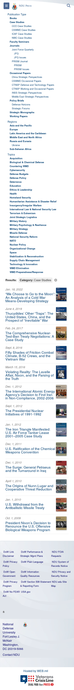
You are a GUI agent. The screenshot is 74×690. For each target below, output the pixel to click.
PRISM (18, 65)
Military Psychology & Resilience (28, 225)
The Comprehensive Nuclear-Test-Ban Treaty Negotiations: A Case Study (29, 336)
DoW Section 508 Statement (36, 581)
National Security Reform (24, 236)
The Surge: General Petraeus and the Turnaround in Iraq (28, 469)
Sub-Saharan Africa (20, 149)
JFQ (16, 53)
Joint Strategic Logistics (23, 217)
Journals (14, 45)
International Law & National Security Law (33, 209)
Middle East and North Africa (26, 137)
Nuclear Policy (18, 244)
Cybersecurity (17, 170)
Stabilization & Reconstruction (27, 256)
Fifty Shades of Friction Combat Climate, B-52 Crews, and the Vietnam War (29, 355)
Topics (11, 154)
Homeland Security (20, 197)
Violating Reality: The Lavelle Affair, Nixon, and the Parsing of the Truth (29, 375)
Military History (18, 221)
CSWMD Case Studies (24, 30)
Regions (12, 121)
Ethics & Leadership (21, 189)
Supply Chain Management (25, 260)
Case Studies (17, 22)
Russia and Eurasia (20, 141)
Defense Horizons (21, 104)
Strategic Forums (21, 108)
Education (15, 185)
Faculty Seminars (19, 41)
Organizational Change (22, 248)
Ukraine (16, 145)
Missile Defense (18, 232)
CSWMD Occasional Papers (26, 81)
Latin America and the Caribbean (28, 133)
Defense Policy (18, 178)
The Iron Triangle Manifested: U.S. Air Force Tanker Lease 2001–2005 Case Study (27, 432)
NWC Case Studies (22, 37)
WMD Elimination (19, 268)
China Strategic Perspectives (27, 77)
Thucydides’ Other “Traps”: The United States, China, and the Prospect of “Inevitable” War (29, 316)
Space (13, 252)
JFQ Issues (20, 57)
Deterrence (16, 181)
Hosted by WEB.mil (35, 671)
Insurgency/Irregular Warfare (25, 205)
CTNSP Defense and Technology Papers (33, 84)
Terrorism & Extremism (23, 213)
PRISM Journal (20, 61)
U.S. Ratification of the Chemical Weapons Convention (30, 450)
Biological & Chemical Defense (27, 162)
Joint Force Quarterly (23, 49)
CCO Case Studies (22, 26)
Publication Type (17, 14)
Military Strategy (19, 229)
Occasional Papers (20, 73)
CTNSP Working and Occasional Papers (33, 88)
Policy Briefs (17, 100)
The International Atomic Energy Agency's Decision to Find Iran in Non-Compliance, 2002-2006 (30, 394)
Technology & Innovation (24, 264)
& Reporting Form (29, 585)
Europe (14, 129)
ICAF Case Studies (22, 33)
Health (13, 193)
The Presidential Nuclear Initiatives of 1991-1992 (24, 412)
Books (13, 18)
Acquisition (16, 158)
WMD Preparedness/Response (26, 272)
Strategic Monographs (22, 112)
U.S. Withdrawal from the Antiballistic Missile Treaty (25, 506)
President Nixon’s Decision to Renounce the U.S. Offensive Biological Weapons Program (28, 526)
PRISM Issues (21, 69)
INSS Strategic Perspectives (27, 92)
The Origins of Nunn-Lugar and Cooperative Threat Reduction (29, 487)
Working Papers (18, 116)
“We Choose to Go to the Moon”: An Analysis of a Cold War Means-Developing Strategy (30, 297)
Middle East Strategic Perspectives (30, 96)
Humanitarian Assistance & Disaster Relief (33, 201)
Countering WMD (19, 166)
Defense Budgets (19, 174)
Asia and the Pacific (21, 125)
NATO (13, 240)
